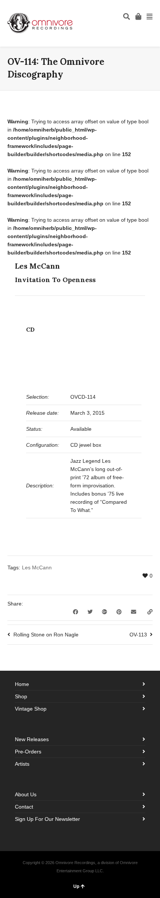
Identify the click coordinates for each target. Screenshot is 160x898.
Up (76, 886)
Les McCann (37, 567)
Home (22, 684)
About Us (25, 794)
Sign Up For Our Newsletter (47, 819)
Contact (24, 807)
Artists (22, 764)
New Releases (32, 739)
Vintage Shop (31, 709)
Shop (21, 696)
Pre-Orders (28, 752)
